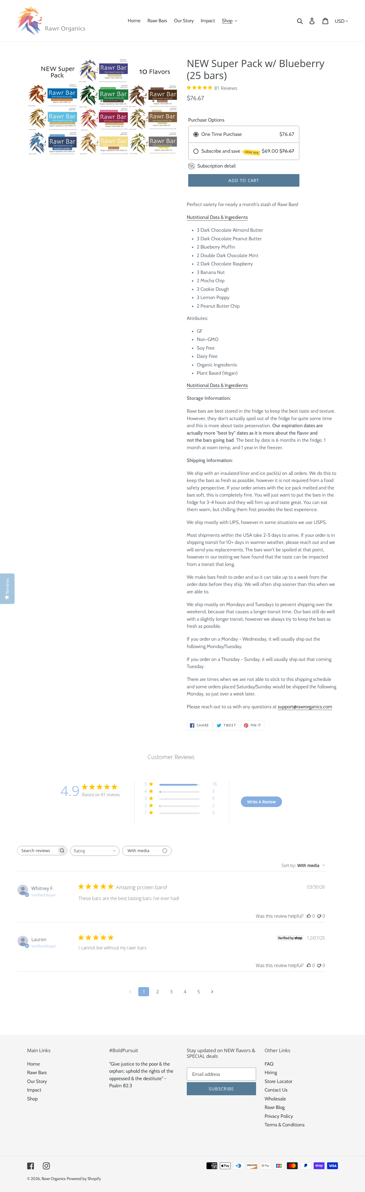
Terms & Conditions (285, 1125)
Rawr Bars (37, 1072)
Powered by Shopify (84, 1178)
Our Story (37, 1081)
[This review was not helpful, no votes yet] (319, 916)
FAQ (269, 1064)
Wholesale (275, 1099)
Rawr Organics (54, 1178)
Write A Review (261, 801)
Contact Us (276, 1090)
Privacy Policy (279, 1116)
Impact (34, 1090)
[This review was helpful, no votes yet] (309, 916)
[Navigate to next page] (212, 991)
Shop (32, 1099)
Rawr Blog (275, 1107)
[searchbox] (37, 850)
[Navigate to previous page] (130, 991)
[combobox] (94, 851)
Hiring (271, 1072)
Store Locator (278, 1081)
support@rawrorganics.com (305, 706)
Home (33, 1064)
